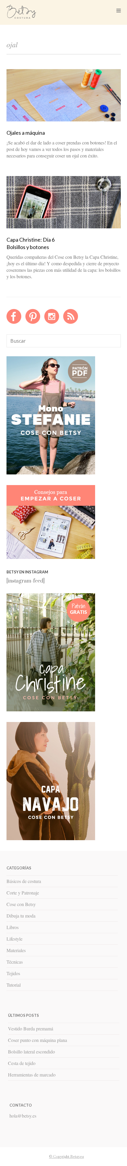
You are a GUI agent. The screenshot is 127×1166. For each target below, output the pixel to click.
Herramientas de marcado (32, 1074)
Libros (12, 927)
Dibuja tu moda (20, 916)
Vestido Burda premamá (30, 1028)
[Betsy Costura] (21, 16)
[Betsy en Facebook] (13, 322)
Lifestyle (14, 939)
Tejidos (13, 973)
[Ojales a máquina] (63, 120)
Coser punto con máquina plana (37, 1040)
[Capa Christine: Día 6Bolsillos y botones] (63, 227)
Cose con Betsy (21, 904)
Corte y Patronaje (22, 892)
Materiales (16, 950)
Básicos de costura (23, 881)
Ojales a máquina (25, 132)
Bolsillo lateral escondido (31, 1051)
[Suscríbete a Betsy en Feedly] (70, 322)
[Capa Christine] (50, 710)
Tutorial (13, 985)
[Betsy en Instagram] (51, 322)
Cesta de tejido (21, 1063)
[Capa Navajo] (50, 473)
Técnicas (14, 962)
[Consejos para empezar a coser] (50, 557)
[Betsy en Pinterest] (32, 322)
